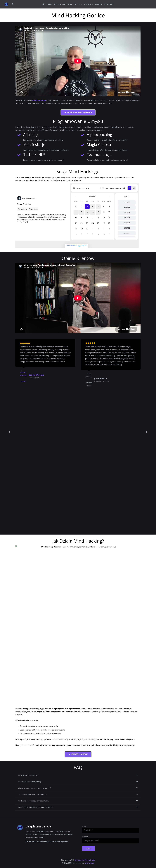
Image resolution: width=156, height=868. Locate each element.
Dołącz (88, 848)
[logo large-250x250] (6, 4)
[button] (13, 4)
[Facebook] (140, 4)
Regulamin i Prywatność (84, 860)
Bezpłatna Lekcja (38, 826)
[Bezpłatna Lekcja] (21, 827)
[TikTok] (150, 4)
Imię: (84, 826)
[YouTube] (136, 4)
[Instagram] (145, 4)
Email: (85, 836)
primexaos (89, 863)
